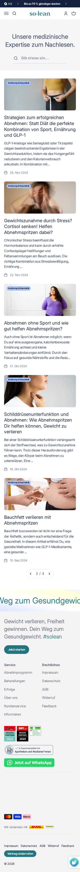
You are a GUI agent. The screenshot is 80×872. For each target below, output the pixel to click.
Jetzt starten (16, 649)
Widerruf (48, 697)
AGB (45, 689)
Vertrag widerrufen (20, 853)
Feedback (49, 706)
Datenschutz (51, 681)
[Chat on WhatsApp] (40, 763)
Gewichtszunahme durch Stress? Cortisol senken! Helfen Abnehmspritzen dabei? (38, 226)
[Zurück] (18, 3)
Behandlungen (14, 681)
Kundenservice (15, 706)
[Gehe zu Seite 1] (30, 573)
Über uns (10, 697)
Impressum (50, 672)
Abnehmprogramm (18, 672)
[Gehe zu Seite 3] (49, 573)
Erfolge (9, 689)
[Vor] (66, 3)
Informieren (12, 714)
